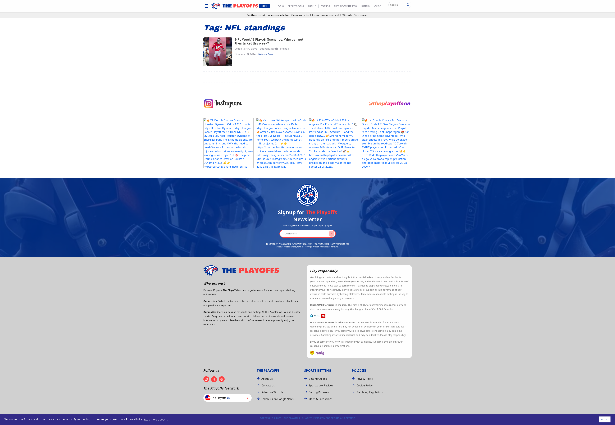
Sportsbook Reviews (321, 385)
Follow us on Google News (277, 399)
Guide (377, 6)
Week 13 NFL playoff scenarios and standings (262, 48)
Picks (281, 6)
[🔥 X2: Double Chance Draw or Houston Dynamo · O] (228, 143)
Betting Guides (318, 378)
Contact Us (268, 385)
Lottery (365, 6)
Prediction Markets (345, 6)
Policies (359, 370)
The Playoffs (268, 370)
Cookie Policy (364, 385)
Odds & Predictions (321, 399)
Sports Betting (317, 370)
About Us (267, 378)
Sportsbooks (296, 6)
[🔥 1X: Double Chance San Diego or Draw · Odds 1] (387, 143)
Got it (604, 419)
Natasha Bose (265, 54)
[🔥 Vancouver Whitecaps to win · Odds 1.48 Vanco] (281, 143)
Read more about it (156, 419)
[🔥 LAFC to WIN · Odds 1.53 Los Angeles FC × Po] (334, 143)
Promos (325, 6)
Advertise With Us (272, 392)
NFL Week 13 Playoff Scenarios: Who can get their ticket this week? (269, 41)
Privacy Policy (364, 378)
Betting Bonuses (319, 392)
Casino (312, 6)
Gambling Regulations (369, 392)
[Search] (408, 4)
